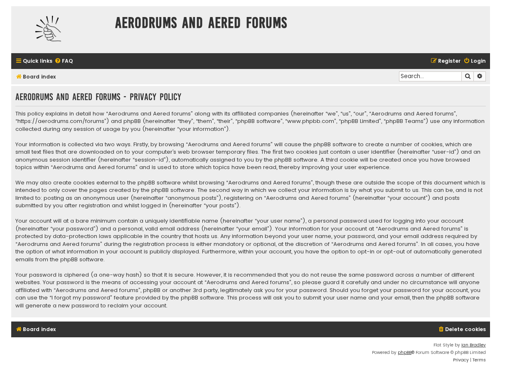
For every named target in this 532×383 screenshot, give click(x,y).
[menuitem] (63, 61)
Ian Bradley (473, 345)
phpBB (404, 352)
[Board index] (61, 29)
